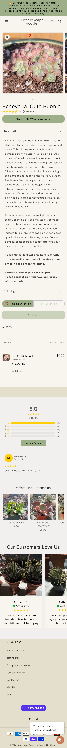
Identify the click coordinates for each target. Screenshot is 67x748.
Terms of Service (16, 672)
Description (11, 131)
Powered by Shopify (48, 745)
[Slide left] (26, 99)
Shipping (9, 291)
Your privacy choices (18, 665)
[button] (6, 21)
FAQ (9, 694)
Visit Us (11, 687)
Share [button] (9, 326)
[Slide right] (40, 99)
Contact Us (13, 679)
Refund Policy (14, 657)
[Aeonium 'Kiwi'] (15, 507)
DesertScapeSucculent (28, 745)
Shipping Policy (15, 650)
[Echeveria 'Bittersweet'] (43, 507)
